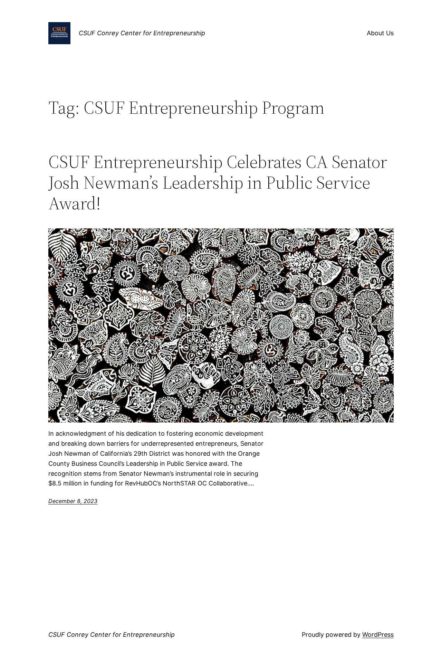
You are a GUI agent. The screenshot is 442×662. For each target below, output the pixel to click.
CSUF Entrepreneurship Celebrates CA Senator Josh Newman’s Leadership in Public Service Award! (217, 182)
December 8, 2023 (72, 501)
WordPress (378, 634)
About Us (380, 33)
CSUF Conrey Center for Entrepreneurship (142, 33)
